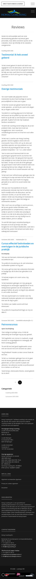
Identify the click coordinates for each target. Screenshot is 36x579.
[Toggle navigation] (32, 4)
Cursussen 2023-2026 (11, 396)
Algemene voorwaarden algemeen (11, 479)
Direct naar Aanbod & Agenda (13, 4)
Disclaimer (5, 488)
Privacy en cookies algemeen (10, 483)
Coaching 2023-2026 (11, 393)
